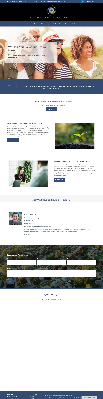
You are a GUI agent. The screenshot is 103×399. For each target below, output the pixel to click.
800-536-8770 (15, 398)
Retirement (32, 396)
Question (9, 268)
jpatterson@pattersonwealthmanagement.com (54, 1)
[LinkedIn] (82, 1)
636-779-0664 (34, 1)
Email (38, 259)
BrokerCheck (71, 395)
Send (10, 282)
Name (9, 259)
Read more (27, 234)
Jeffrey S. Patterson (30, 214)
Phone (69, 259)
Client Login (91, 1)
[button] (28, 23)
